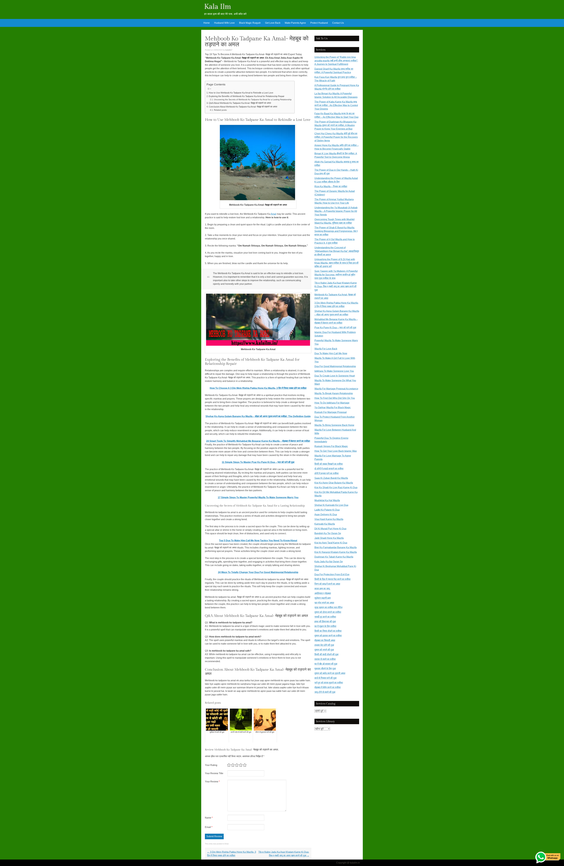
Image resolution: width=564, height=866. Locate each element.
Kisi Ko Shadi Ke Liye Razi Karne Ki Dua (335, 487)
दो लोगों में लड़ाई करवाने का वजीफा (329, 468)
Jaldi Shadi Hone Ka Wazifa (329, 538)
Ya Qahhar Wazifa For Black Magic (332, 407)
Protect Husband (319, 23)
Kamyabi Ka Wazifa (324, 524)
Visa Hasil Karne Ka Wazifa (328, 519)
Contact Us (338, 23)
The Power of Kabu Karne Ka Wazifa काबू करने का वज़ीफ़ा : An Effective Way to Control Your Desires (336, 105)
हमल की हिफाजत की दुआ (325, 621)
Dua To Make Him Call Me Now (330, 353)
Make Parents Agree (295, 23)
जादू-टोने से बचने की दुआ (324, 692)
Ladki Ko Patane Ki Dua (327, 510)
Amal (273, 214)
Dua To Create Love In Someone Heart (334, 376)
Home (206, 23)
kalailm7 (228, 50)
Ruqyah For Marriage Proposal (330, 412)
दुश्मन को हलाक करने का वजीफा (328, 635)
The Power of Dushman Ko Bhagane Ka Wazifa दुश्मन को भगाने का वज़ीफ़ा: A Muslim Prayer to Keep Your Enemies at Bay (335, 125)
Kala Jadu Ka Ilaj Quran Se (328, 561)
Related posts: (220, 110)
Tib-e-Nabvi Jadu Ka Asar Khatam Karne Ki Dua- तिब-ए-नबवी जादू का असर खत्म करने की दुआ (335, 286)
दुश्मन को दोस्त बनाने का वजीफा (327, 612)
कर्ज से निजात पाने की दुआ (325, 678)
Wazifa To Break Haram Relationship (333, 393)
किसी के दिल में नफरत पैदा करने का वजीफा (332, 579)
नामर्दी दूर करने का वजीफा (325, 617)
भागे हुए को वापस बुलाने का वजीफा (328, 682)
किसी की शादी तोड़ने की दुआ (326, 654)
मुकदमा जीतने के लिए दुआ (325, 668)
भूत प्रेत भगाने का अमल (324, 602)
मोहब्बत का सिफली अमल (324, 640)
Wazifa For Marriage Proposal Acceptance (336, 388)
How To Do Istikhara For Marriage (331, 403)
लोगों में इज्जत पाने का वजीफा (326, 473)
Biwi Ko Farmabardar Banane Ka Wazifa (335, 547)
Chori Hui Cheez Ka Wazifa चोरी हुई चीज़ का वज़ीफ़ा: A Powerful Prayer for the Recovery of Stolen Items (336, 137)
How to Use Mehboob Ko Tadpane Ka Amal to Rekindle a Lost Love (241, 92)
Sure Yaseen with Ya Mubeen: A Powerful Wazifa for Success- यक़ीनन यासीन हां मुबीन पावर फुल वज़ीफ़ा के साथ (336, 274)
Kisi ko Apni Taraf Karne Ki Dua (330, 542)
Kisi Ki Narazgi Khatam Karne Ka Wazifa (335, 552)
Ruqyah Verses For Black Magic (331, 446)
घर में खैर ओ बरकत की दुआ (325, 664)
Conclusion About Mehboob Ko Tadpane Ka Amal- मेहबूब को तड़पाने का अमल (243, 106)
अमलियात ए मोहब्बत (322, 593)
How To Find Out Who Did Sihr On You (334, 398)
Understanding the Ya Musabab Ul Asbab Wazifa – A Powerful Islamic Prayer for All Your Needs (335, 211)
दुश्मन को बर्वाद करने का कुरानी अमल (329, 673)
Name (209, 817)
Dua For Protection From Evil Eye (331, 574)
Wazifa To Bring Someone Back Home (334, 425)
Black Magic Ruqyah (250, 23)
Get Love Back (272, 23)
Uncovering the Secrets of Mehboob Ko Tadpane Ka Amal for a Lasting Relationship (253, 99)
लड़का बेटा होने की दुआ (324, 645)
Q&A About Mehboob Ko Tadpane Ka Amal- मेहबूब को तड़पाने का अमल (240, 103)
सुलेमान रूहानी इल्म (322, 598)
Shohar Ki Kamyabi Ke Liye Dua (331, 505)
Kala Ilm (217, 6)
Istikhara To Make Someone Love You (334, 371)
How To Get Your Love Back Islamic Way (335, 451)
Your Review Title (214, 773)
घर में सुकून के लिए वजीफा (325, 626)
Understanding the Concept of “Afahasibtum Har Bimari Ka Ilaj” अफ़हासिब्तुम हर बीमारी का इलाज (336, 251)
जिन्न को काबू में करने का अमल (327, 584)
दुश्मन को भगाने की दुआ (324, 649)
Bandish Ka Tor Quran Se (327, 533)
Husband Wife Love (224, 23)
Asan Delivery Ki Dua (325, 514)
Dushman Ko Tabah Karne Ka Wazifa (333, 557)
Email (208, 827)
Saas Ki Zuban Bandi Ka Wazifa (331, 478)
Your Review (212, 781)
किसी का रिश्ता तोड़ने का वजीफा (328, 631)
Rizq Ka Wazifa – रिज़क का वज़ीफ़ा (330, 186)
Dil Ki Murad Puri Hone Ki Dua (330, 528)
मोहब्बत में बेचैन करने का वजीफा (327, 687)
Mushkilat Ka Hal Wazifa (327, 500)
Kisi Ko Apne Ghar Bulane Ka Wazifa (333, 483)
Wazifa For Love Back (325, 348)
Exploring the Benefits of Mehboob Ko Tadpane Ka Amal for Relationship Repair (246, 96)
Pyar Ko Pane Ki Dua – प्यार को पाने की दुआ (335, 327)
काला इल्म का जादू (322, 588)
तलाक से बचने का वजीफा (325, 659)
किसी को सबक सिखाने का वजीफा (328, 464)
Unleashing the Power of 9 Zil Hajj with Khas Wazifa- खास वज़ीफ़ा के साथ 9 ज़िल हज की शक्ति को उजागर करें (336, 263)
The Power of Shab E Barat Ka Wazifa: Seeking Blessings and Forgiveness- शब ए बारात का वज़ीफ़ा (336, 231)
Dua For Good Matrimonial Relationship (335, 366)
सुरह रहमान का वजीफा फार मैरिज (328, 607)
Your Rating (211, 765)
